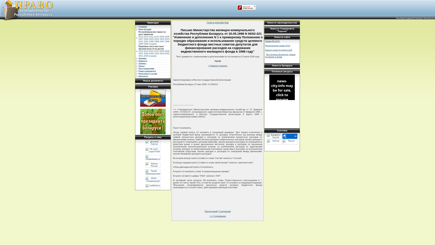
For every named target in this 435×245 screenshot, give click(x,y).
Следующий (225, 211)
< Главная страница (217, 66)
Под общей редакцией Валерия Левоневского (415, 18)
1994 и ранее (150, 44)
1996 (167, 41)
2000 (146, 41)
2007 (140, 39)
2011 (151, 37)
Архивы (142, 58)
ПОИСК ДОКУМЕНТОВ (218, 23)
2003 (162, 39)
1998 (156, 41)
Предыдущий (211, 211)
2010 (156, 37)
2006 (146, 39)
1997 (162, 41)
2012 (146, 37)
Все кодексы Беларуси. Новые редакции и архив (280, 55)
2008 (167, 37)
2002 (167, 39)
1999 (151, 41)
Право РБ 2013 (272, 41)
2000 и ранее (150, 56)
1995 (140, 44)
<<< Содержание (218, 216)
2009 (161, 37)
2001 (140, 41)
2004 (156, 39)
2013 (140, 37)
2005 (151, 39)
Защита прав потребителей (278, 50)
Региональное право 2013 (277, 46)
